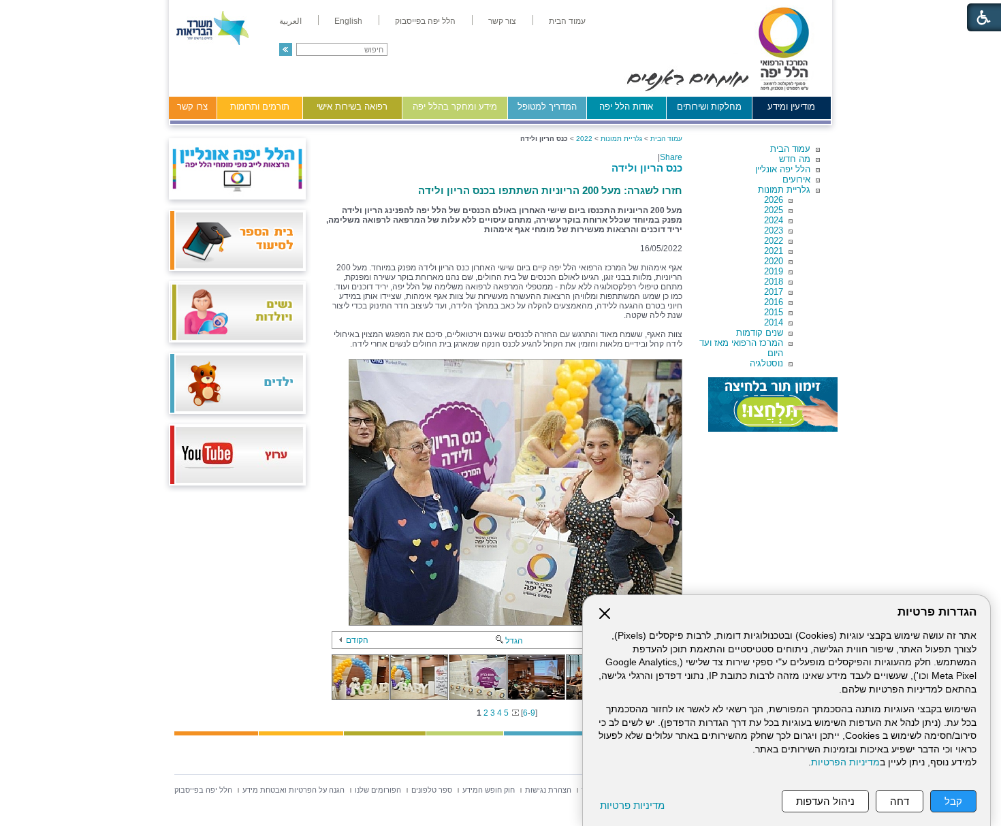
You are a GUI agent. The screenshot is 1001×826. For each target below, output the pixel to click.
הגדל (514, 641)
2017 (773, 292)
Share (671, 157)
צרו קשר (192, 106)
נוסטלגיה (766, 363)
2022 (773, 241)
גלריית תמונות (784, 190)
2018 (773, 281)
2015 (773, 312)
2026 (773, 200)
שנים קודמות (759, 333)
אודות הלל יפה (626, 106)
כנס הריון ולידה (646, 168)
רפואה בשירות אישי (352, 106)
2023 (773, 230)
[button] (285, 49)
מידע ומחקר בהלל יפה (455, 106)
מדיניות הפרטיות (845, 762)
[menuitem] (567, 21)
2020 (773, 261)
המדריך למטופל (547, 106)
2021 (773, 251)
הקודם (357, 640)
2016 (773, 302)
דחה (899, 801)
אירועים (796, 179)
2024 (773, 220)
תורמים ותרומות (259, 106)
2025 (773, 210)
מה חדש (794, 159)
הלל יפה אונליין (782, 169)
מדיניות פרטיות (632, 805)
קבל (953, 801)
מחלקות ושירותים (709, 106)
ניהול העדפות (825, 801)
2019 (773, 271)
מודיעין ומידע (791, 106)
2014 (773, 322)
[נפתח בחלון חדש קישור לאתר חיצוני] (773, 404)
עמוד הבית (790, 149)
